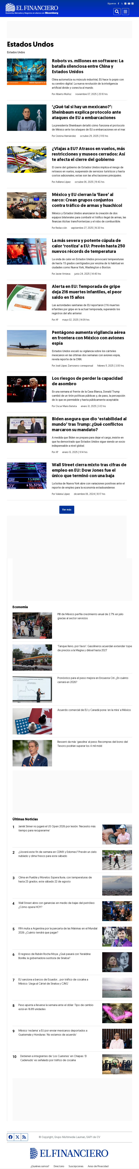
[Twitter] (122, 3)
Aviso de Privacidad (98, 1166)
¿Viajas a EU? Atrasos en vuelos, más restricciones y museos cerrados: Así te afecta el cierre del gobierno (88, 154)
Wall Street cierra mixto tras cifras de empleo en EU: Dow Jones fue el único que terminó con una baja (89, 470)
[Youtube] (130, 3)
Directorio (59, 1166)
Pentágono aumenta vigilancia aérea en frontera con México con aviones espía (88, 338)
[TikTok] (133, 3)
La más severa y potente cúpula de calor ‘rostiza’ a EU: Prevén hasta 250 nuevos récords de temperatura (88, 246)
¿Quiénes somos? (40, 1166)
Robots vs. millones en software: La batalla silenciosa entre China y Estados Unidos (87, 66)
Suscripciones (76, 1166)
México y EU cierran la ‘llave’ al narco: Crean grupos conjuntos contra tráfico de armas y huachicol (87, 200)
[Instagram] (126, 3)
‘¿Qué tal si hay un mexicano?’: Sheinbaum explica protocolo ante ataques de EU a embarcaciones (86, 112)
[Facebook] (119, 3)
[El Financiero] (32, 8)
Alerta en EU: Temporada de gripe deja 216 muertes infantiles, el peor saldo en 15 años (87, 292)
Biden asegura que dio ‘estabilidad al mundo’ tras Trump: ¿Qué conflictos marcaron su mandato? (89, 424)
